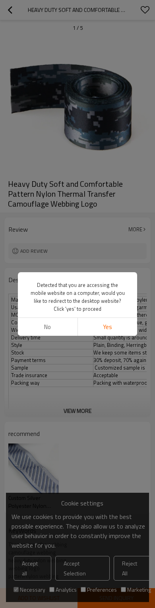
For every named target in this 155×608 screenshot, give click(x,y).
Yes (107, 326)
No (47, 326)
